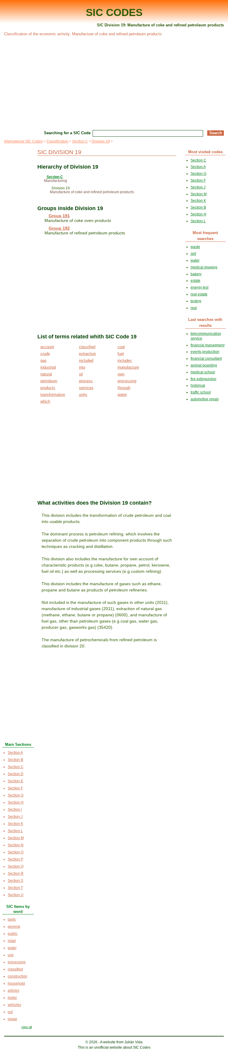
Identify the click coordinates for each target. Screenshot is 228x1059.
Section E (15, 781)
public (13, 934)
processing (127, 381)
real (194, 308)
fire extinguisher (203, 379)
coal (121, 347)
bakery (196, 274)
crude (45, 353)
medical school (203, 372)
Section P (15, 859)
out (10, 1012)
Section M (16, 838)
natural (46, 374)
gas (43, 360)
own (121, 374)
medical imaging (204, 267)
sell (193, 254)
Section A (15, 753)
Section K (15, 824)
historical (198, 385)
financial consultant (206, 358)
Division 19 (101, 141)
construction (17, 976)
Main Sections (18, 744)
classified (87, 347)
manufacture (128, 367)
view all (26, 1027)
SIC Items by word (18, 909)
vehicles (14, 1005)
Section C (80, 141)
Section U (15, 895)
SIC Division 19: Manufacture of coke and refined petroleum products (160, 25)
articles (13, 990)
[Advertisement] (114, 82)
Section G (15, 795)
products (47, 387)
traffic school (201, 392)
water (122, 394)
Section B (15, 760)
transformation (52, 394)
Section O (15, 852)
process (86, 381)
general (14, 926)
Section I (15, 809)
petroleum (48, 381)
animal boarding (204, 365)
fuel (121, 353)
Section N (15, 845)
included (86, 360)
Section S (15, 881)
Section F (15, 788)
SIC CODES (114, 12)
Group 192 (59, 228)
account (47, 347)
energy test (199, 287)
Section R (15, 873)
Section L (15, 831)
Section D (15, 774)
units (83, 394)
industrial (48, 367)
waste (195, 247)
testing (196, 301)
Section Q (15, 866)
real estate (199, 294)
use (11, 955)
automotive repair (205, 399)
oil (81, 374)
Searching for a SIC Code (67, 133)
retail (12, 941)
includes (125, 360)
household (16, 983)
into (82, 367)
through (124, 387)
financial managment (207, 345)
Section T (15, 888)
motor (12, 998)
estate (195, 281)
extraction (87, 353)
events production (205, 352)
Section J (15, 817)
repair (12, 1019)
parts (12, 919)
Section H (15, 802)
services (86, 387)
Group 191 (59, 215)
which (45, 401)
